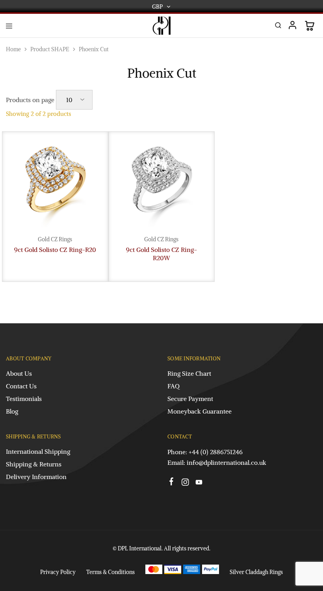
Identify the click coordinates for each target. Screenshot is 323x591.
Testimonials (24, 399)
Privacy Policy (58, 572)
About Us (19, 373)
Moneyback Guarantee (199, 411)
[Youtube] (199, 483)
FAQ (173, 386)
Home (13, 49)
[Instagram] (185, 483)
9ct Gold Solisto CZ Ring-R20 (55, 250)
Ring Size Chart (189, 373)
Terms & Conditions (110, 572)
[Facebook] (171, 482)
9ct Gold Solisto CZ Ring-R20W (161, 254)
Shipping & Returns (33, 464)
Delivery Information (36, 477)
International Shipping (38, 451)
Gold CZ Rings (55, 239)
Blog (12, 411)
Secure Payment (190, 399)
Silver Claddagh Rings (256, 572)
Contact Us (21, 386)
